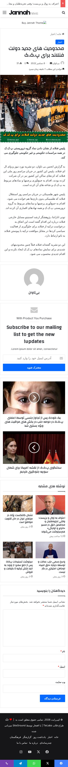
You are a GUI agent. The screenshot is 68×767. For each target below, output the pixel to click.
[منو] (4, 14)
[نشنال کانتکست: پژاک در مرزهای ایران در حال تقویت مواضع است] (18, 503)
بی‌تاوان (56, 63)
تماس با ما (22, 742)
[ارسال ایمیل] (51, 63)
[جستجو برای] (63, 14)
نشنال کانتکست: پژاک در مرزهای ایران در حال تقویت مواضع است (19, 518)
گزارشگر (27, 737)
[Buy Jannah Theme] (34, 22)
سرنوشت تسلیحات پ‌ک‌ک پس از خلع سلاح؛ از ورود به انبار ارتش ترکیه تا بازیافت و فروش (18, 566)
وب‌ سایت (60, 682)
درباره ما (33, 742)
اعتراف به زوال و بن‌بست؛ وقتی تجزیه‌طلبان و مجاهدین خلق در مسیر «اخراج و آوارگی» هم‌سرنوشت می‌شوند (52, 525)
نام (62, 651)
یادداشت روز (39, 737)
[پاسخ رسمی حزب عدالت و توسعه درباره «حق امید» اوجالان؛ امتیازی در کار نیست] (50, 550)
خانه (59, 34)
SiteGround (19, 725)
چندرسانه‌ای (45, 742)
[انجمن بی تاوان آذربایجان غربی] (23, 12)
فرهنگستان (15, 737)
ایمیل (61, 666)
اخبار (52, 34)
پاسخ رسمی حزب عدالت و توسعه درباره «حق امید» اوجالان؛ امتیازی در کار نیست (51, 566)
